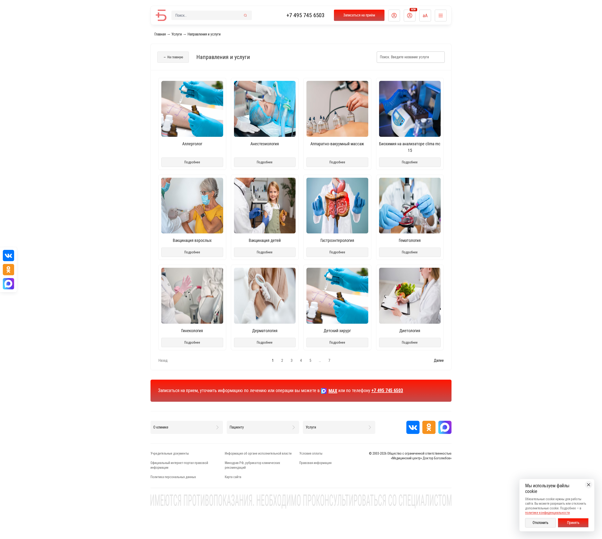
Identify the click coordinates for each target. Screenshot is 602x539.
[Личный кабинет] (394, 15)
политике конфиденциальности (547, 513)
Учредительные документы (169, 453)
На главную (173, 57)
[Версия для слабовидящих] (425, 15)
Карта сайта (233, 477)
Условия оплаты (310, 453)
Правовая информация (315, 463)
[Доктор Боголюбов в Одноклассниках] (429, 427)
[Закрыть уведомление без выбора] (588, 484)
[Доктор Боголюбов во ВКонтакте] (413, 427)
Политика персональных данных (173, 477)
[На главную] (161, 15)
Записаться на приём (359, 15)
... (320, 360)
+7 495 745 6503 (305, 15)
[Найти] (245, 15)
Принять (573, 522)
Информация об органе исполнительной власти (258, 453)
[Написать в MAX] (445, 427)
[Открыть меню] (441, 15)
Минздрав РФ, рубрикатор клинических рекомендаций (252, 465)
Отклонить (540, 522)
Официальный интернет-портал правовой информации (179, 465)
